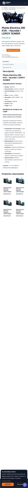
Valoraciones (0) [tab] (7, 67)
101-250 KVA (8, 55)
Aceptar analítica (8, 484)
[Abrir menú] (25, 3)
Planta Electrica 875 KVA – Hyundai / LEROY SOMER (20, 211)
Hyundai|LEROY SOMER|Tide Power (11, 57)
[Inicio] (2, 7)
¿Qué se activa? (7, 481)
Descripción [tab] (6, 61)
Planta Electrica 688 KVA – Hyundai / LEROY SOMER (20, 189)
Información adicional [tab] (8, 64)
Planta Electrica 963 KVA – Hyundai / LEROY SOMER (7, 189)
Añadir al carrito (13, 50)
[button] (24, 13)
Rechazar (20, 484)
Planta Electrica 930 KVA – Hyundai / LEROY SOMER (7, 211)
